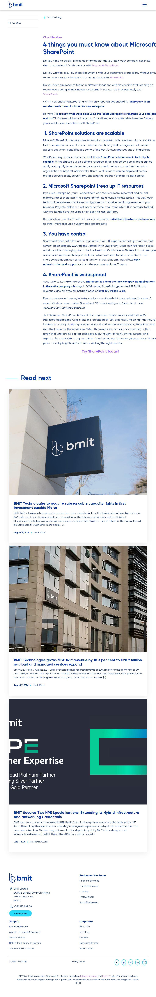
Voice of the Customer (21, 948)
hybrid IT (106, 976)
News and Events (89, 943)
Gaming (84, 892)
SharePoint (116, 77)
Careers (84, 937)
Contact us (20, 913)
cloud (95, 976)
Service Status (17, 937)
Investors (84, 932)
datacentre (84, 976)
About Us (85, 927)
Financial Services (89, 881)
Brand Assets (87, 948)
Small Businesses (89, 902)
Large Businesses (89, 886)
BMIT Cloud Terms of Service (25, 943)
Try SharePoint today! (100, 351)
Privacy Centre (78, 962)
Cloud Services (52, 37)
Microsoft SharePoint (105, 65)
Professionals (87, 897)
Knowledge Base (18, 927)
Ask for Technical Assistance (24, 932)
